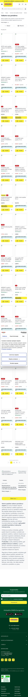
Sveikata (5, 480)
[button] (12, 53)
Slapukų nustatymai (13, 359)
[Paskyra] (19, 4)
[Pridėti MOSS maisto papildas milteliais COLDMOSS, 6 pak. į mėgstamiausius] (11, 60)
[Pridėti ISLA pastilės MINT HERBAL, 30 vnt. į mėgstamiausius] (25, 270)
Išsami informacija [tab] (14, 336)
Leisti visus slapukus (14, 354)
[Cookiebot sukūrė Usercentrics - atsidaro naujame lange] (21, 332)
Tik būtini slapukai (14, 363)
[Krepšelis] (25, 4)
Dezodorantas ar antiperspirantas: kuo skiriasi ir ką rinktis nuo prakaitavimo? (9, 487)
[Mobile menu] (1, 4)
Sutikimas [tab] (4, 336)
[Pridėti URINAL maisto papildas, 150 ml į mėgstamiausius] (25, 209)
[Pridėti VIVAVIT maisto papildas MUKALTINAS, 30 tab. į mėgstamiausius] (25, 301)
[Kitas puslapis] (19, 462)
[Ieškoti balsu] (25, 9)
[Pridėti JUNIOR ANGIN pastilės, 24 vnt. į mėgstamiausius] (11, 454)
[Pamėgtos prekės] (22, 4)
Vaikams (25, 12)
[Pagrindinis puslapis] (8, 4)
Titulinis (2, 12)
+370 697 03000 (15, 628)
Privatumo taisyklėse (6, 349)
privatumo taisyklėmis (18, 599)
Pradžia (6, 12)
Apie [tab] (23, 336)
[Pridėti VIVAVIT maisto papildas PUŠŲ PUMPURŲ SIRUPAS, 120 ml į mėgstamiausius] (11, 121)
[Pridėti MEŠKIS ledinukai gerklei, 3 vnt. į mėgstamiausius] (11, 241)
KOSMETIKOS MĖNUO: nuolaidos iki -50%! (14, 1)
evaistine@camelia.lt (8, 652)
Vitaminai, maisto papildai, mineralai (16, 12)
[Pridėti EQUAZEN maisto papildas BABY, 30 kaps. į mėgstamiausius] (11, 180)
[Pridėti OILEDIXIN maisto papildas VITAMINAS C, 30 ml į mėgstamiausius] (11, 150)
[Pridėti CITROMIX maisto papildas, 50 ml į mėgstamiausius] (25, 150)
